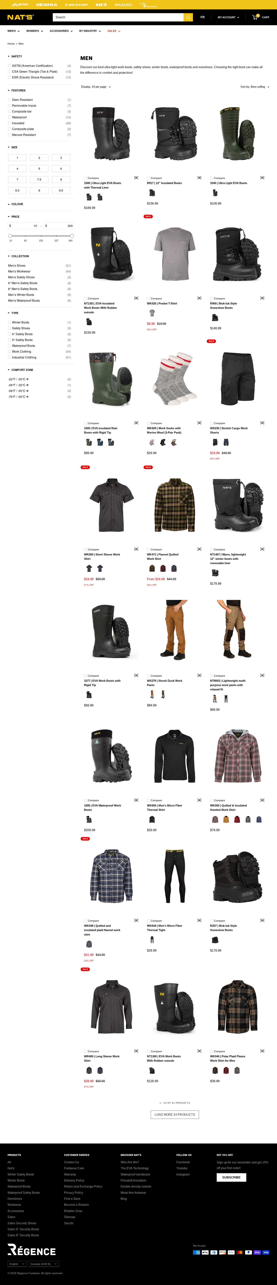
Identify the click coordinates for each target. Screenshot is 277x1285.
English (14, 1264)
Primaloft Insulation (133, 1180)
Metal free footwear (133, 1192)
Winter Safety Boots (21, 1174)
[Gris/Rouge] (215, 819)
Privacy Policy (73, 1192)
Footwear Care (74, 1168)
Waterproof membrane (135, 1174)
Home (11, 43)
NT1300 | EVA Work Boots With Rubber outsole (164, 1058)
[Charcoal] (174, 442)
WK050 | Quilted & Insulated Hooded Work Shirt (228, 807)
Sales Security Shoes (22, 1223)
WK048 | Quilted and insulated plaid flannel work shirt (102, 930)
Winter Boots (16, 1180)
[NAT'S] (21, 17)
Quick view (133, 178)
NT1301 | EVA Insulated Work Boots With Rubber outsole (100, 308)
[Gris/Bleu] (258, 819)
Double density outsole (136, 1186)
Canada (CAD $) (41, 1264)
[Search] (188, 17)
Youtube (181, 1168)
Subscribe (231, 1177)
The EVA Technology (135, 1168)
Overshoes (15, 1198)
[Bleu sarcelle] (100, 442)
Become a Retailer (76, 1204)
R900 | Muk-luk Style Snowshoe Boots (223, 305)
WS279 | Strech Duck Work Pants (164, 683)
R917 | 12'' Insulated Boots (164, 183)
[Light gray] (152, 442)
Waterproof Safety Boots (24, 1192)
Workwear (14, 1204)
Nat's (11, 1168)
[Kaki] (152, 568)
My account (227, 17)
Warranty (70, 1174)
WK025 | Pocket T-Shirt (162, 303)
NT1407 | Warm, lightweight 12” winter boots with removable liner (228, 559)
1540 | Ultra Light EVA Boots (228, 183)
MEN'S (12, 30)
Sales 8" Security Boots (23, 1235)
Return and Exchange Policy (83, 1186)
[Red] (163, 568)
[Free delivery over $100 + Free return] (138, 4)
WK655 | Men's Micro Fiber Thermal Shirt (164, 807)
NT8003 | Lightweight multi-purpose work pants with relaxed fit (228, 685)
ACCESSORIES (59, 30)
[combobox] (118, 17)
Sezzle (68, 1223)
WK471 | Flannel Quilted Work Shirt (162, 556)
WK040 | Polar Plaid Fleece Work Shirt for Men (227, 1058)
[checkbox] (41, 65)
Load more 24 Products (175, 1114)
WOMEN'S (32, 30)
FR (202, 17)
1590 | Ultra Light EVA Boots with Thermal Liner (102, 185)
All (9, 1162)
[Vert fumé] (163, 695)
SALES (112, 30)
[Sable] (215, 699)
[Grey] (152, 313)
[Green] (100, 197)
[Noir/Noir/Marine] (163, 442)
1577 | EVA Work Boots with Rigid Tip (102, 683)
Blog (124, 1198)
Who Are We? (130, 1162)
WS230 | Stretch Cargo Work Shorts (229, 430)
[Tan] (226, 819)
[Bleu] (174, 568)
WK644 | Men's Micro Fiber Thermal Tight (164, 928)
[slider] (10, 236)
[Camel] (152, 695)
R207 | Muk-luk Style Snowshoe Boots (223, 928)
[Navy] (226, 442)
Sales (11, 1217)
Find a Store (72, 1198)
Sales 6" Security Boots (23, 1229)
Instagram (183, 1174)
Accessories (16, 1211)
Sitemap (69, 1217)
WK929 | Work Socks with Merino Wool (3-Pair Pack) (164, 430)
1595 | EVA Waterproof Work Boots (102, 807)
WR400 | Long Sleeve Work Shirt (101, 1058)
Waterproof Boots (19, 1186)
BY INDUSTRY (88, 30)
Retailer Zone (73, 1211)
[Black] (89, 197)
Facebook (183, 1162)
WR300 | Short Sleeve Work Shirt (102, 556)
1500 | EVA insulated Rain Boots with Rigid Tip (100, 430)
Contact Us (71, 1162)
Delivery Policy (74, 1180)
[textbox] (24, 226)
